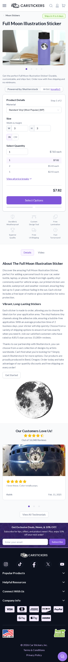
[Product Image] (41, 69)
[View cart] (63, 6)
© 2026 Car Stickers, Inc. (34, 644)
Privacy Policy (34, 655)
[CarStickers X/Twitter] (48, 564)
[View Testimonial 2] (34, 506)
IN (9, 137)
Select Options (34, 200)
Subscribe (57, 541)
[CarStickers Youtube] (62, 564)
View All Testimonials (34, 514)
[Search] (51, 6)
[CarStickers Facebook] (34, 564)
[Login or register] (57, 6)
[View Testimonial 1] (28, 506)
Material (11, 104)
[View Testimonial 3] (39, 506)
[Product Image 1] (26, 69)
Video (41, 252)
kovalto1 (55, 89)
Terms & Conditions (34, 649)
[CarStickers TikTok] (20, 564)
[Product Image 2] (31, 69)
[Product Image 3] (36, 69)
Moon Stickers (13, 15)
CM (15, 137)
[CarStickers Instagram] (6, 564)
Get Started (11, 375)
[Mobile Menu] (4, 6)
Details (27, 252)
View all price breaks (17, 178)
